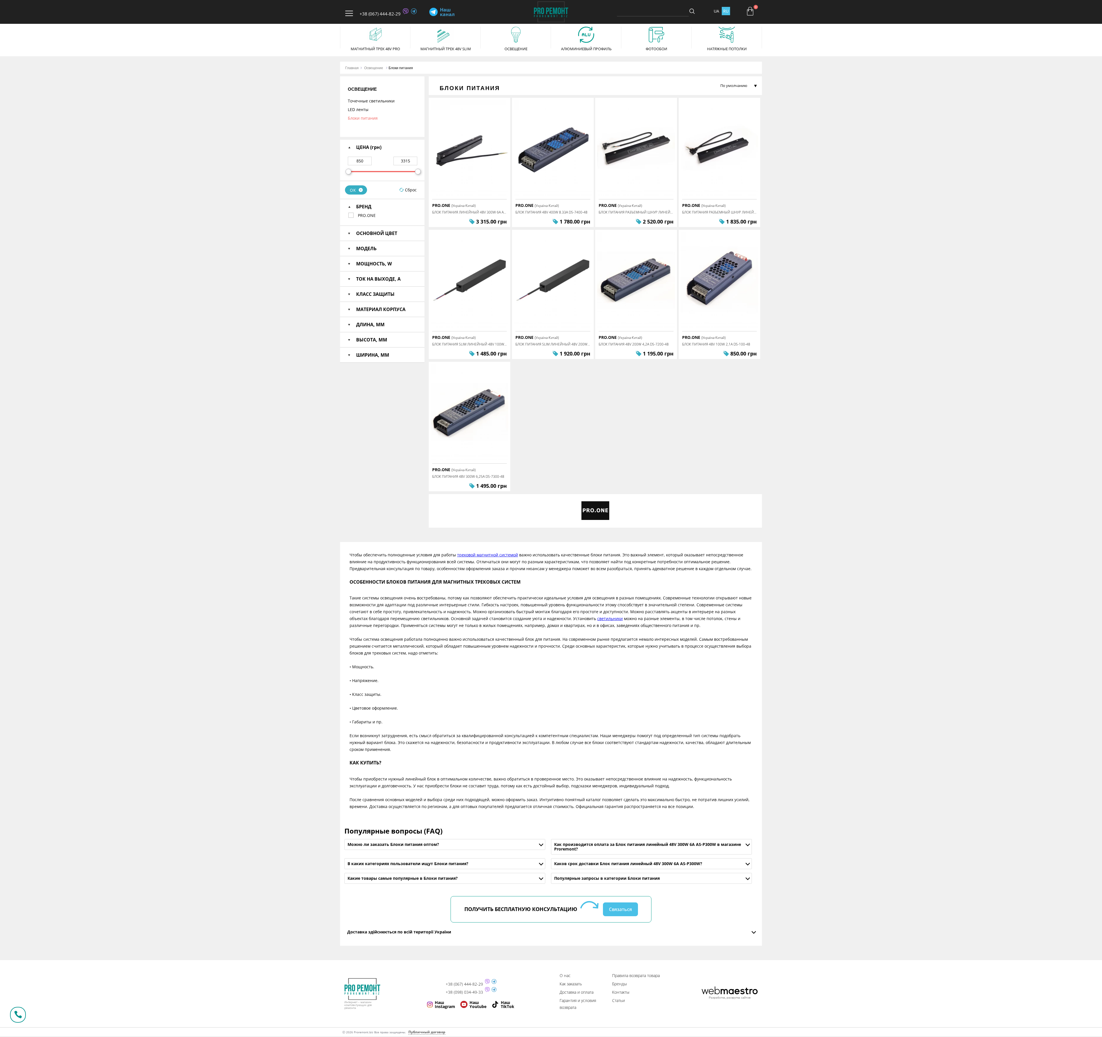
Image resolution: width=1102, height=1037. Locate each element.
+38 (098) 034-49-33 (464, 992)
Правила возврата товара (636, 975)
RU (726, 11)
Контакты (620, 992)
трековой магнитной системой (487, 555)
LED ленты (358, 109)
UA (716, 11)
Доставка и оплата (576, 992)
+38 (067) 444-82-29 (380, 14)
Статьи (618, 1000)
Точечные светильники (371, 101)
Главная (352, 68)
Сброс (411, 190)
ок (353, 190)
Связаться (620, 909)
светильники (610, 618)
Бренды (619, 983)
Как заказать (571, 983)
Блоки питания (401, 68)
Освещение (373, 68)
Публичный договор (426, 1032)
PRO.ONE (367, 215)
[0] (750, 11)
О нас (565, 975)
